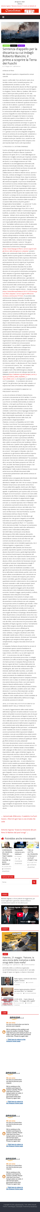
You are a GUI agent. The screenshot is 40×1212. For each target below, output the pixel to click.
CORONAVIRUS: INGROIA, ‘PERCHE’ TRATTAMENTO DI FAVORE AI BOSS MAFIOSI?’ (7, 857)
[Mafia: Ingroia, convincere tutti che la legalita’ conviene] (7, 978)
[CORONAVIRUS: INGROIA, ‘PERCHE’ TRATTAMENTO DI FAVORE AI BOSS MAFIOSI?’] (7, 843)
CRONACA (13, 45)
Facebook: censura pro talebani (19, 852)
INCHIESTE (21, 45)
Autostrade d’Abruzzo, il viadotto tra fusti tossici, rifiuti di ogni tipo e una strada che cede (19, 819)
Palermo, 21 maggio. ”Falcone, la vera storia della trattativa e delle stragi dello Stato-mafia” (19, 960)
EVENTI (5, 954)
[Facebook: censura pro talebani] (20, 843)
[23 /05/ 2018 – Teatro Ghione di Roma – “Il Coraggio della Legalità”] (7, 998)
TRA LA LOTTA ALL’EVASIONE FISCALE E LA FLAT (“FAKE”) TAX (33, 855)
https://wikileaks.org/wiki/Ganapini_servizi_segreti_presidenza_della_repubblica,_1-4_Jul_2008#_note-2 (20, 376)
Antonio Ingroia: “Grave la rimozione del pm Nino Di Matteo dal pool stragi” (18, 831)
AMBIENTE (6, 45)
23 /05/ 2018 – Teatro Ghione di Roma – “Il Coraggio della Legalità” (24, 1000)
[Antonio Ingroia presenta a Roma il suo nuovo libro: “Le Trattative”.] (7, 988)
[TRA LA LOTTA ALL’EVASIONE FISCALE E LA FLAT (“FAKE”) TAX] (33, 843)
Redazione (17, 66)
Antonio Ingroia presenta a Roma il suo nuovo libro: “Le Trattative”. (24, 990)
